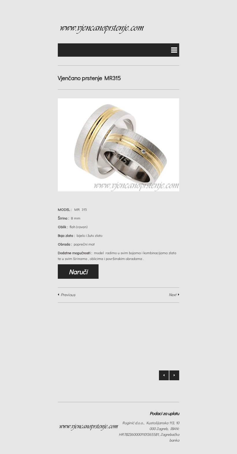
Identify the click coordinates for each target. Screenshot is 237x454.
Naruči (78, 271)
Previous (68, 294)
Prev (164, 375)
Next (172, 294)
